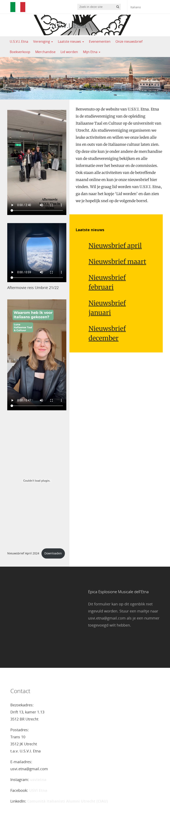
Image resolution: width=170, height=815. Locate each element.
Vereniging (42, 41)
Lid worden (69, 52)
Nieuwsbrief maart (117, 261)
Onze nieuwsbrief (128, 41)
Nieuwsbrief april (115, 246)
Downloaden (53, 553)
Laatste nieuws (70, 41)
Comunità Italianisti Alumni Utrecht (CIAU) (67, 801)
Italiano (135, 7)
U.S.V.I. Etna (69, 25)
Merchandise (45, 52)
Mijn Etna (90, 52)
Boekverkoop (20, 52)
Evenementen (99, 41)
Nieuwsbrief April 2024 (23, 553)
